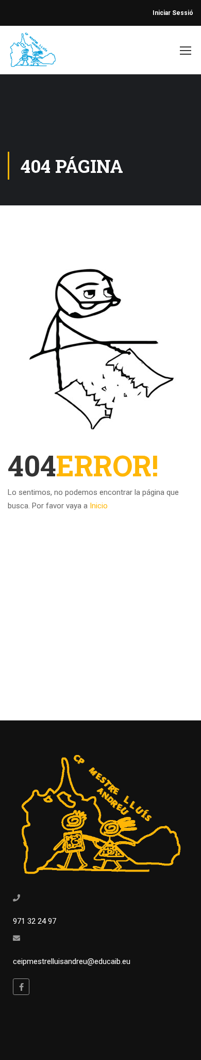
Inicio (99, 505)
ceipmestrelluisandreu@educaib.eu (71, 961)
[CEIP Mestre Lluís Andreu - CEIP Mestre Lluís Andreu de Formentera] (33, 52)
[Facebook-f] (21, 986)
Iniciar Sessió (173, 13)
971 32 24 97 (34, 921)
